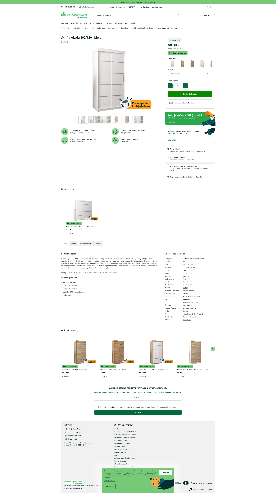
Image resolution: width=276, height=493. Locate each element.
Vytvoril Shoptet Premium (202, 489)
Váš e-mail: (138, 397)
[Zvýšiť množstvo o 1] (185, 85)
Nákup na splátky (120, 461)
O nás (112, 7)
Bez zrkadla (187, 320)
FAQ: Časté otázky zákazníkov (125, 438)
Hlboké (195, 302)
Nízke (189, 302)
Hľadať (178, 15)
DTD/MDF (186, 276)
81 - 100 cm (187, 297)
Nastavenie (110, 486)
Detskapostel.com (74, 436)
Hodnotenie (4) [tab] (85, 243)
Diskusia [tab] (98, 243)
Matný (185, 288)
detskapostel (72, 439)
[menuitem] (64, 23)
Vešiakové (186, 308)
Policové (194, 308)
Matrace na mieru (120, 452)
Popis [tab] (65, 243)
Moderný (186, 299)
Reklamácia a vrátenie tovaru (151, 7)
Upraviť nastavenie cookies (73, 489)
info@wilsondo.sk (74, 429)
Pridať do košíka (190, 94)
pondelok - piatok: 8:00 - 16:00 (79, 444)
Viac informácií (109, 481)
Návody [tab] (73, 243)
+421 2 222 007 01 (74, 432)
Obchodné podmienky (122, 443)
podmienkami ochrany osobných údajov (124, 407)
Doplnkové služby (120, 441)
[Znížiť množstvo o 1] (170, 85)
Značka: (64, 42)
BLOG (116, 455)
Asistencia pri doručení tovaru (125, 458)
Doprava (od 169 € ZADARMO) (127, 7)
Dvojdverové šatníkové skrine (194, 259)
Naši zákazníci (119, 446)
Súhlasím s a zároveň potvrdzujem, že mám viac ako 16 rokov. (139, 407)
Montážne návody (121, 464)
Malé (185, 302)
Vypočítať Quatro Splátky (184, 103)
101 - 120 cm (196, 297)
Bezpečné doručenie (121, 449)
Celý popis (172, 140)
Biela (185, 270)
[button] (105, 114)
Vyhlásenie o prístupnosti (123, 467)
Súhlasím (165, 472)
